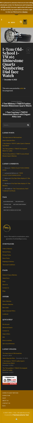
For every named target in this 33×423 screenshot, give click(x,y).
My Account (6, 324)
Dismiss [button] (25, 12)
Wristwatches (7, 207)
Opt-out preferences (8, 343)
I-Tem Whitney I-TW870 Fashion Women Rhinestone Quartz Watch (16, 104)
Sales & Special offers (8, 140)
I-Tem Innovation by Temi (20, 415)
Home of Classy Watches (9, 275)
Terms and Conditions (8, 264)
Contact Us (5, 288)
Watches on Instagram (19, 204)
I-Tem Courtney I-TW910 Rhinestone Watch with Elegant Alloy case (16, 113)
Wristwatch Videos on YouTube (12, 210)
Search (28, 125)
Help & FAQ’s (6, 334)
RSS (3, 337)
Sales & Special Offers (8, 311)
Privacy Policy (6, 255)
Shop (3, 281)
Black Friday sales (8, 201)
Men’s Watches (6, 301)
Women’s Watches (7, 304)
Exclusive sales (19, 201)
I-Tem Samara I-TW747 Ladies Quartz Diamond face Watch (13, 362)
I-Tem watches (7, 204)
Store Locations (7, 340)
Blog (3, 291)
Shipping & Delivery (8, 261)
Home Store (5, 278)
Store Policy (6, 258)
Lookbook (5, 314)
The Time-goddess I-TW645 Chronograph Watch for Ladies (14, 369)
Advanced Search (7, 327)
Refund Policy (6, 252)
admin (22, 88)
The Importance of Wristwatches (12, 137)
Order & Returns (7, 248)
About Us (5, 284)
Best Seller (5, 307)
